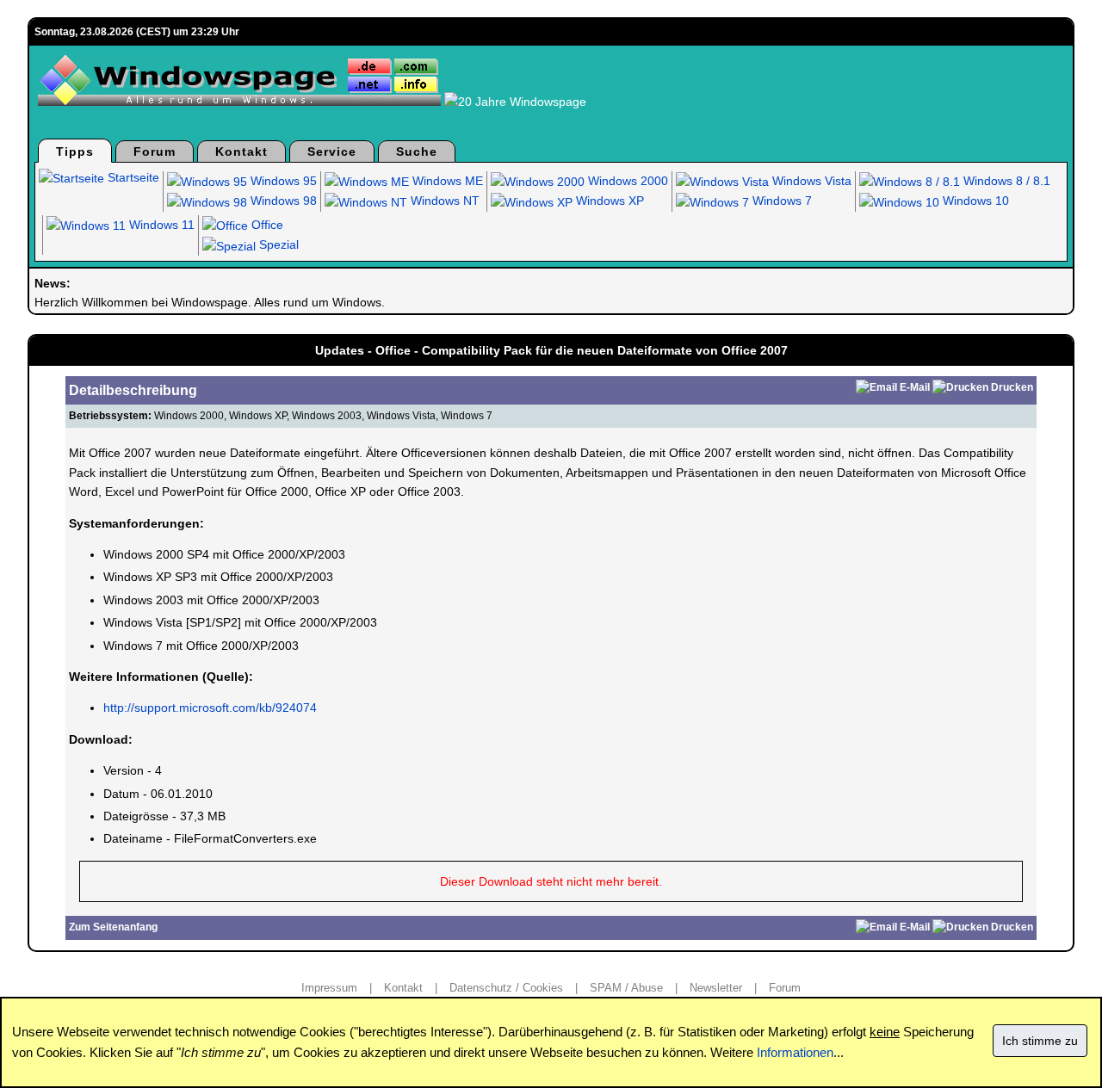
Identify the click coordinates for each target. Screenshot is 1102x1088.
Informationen (795, 1052)
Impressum (329, 987)
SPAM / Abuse (626, 987)
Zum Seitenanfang (113, 927)
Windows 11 (160, 225)
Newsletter (716, 987)
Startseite (131, 177)
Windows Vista (810, 181)
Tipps (75, 151)
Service (331, 151)
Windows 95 (282, 181)
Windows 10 (974, 200)
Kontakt (241, 151)
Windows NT (443, 200)
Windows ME (446, 181)
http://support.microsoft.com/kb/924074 (210, 707)
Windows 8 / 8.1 (1005, 181)
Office (265, 225)
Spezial (277, 244)
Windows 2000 (626, 181)
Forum (154, 151)
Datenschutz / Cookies (506, 987)
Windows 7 (780, 200)
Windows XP (608, 200)
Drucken (1012, 387)
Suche (416, 151)
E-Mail (915, 387)
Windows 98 (282, 200)
